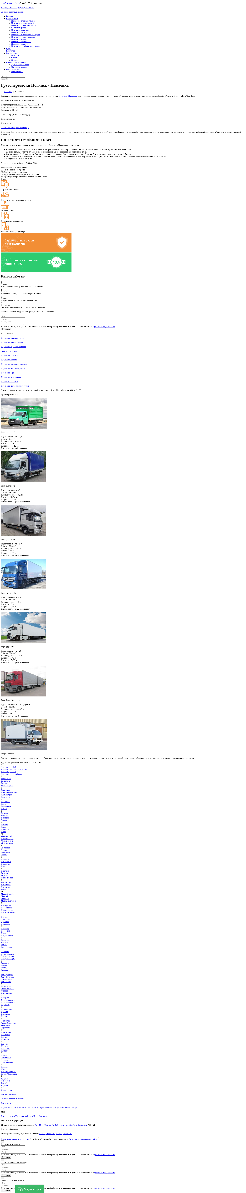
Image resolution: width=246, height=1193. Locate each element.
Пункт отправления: (10, 105)
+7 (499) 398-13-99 (9, 7)
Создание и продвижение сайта (83, 1139)
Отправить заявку (15, 128)
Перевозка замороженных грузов (25, 35)
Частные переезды (19, 28)
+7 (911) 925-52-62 (64, 1134)
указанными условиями (104, 326)
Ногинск (63, 96)
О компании (11, 53)
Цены (8, 48)
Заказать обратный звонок (12, 12)
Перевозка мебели (19, 32)
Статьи (14, 58)
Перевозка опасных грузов (23, 21)
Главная (9, 16)
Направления (17, 71)
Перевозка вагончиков (21, 42)
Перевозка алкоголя (20, 30)
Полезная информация (16, 62)
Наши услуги (12, 18)
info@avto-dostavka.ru (10, 3)
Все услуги (6, 1103)
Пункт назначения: (9, 107)
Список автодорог (19, 67)
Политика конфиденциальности (15, 1139)
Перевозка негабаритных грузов (25, 46)
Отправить (6, 329)
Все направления (8, 1094)
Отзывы (14, 60)
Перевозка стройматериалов (23, 25)
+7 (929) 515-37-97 (26, 7)
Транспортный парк (20, 65)
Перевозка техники (19, 44)
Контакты (10, 51)
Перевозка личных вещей (22, 23)
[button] (29, 1189)
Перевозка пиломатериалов (23, 37)
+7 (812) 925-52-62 (47, 1134)
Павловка (72, 96)
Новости (15, 55)
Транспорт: (6, 110)
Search (4, 79)
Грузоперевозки (13, 69)
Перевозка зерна (18, 39)
